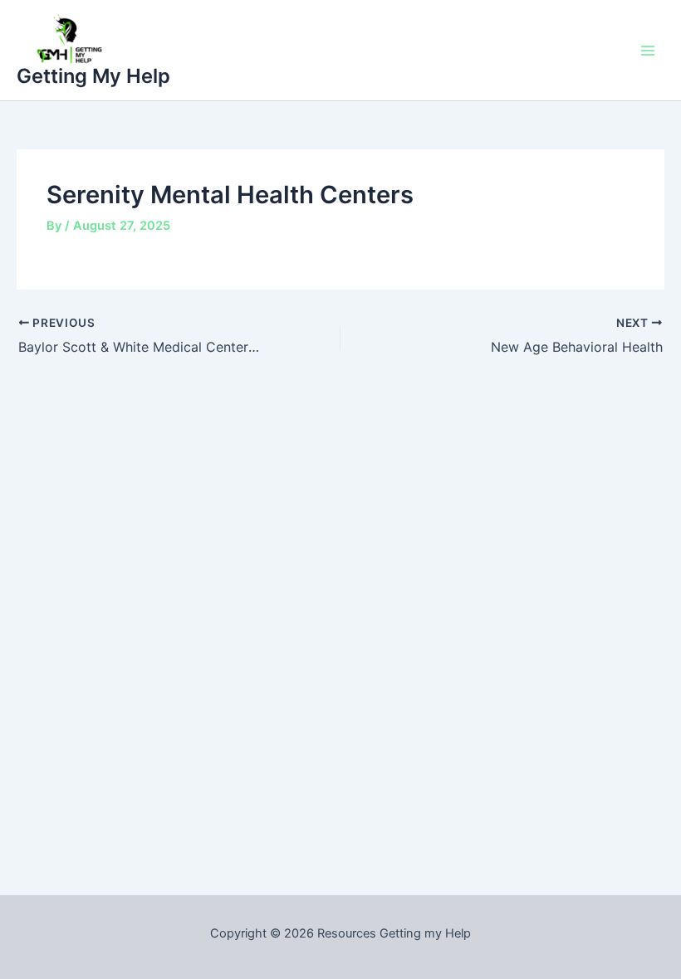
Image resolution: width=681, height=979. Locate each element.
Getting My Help (93, 76)
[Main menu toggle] (647, 49)
